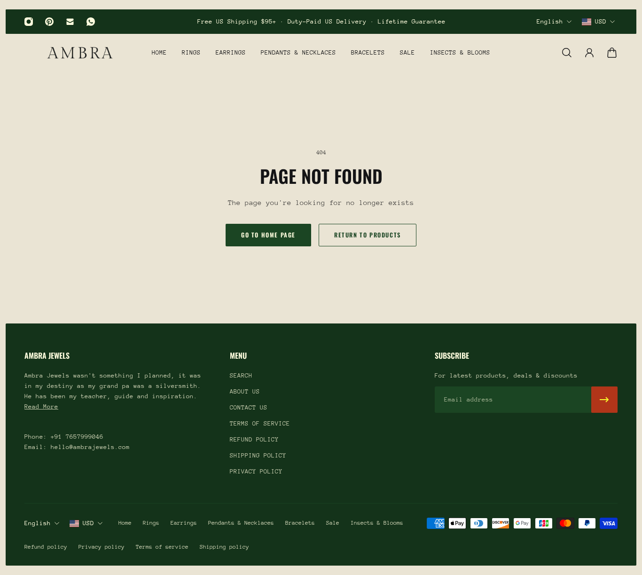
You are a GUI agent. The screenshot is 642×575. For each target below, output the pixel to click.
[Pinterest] (49, 21)
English (550, 21)
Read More (41, 406)
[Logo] (80, 52)
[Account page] (589, 52)
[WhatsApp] (90, 21)
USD (600, 21)
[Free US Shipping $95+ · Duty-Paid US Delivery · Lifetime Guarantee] (321, 21)
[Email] (70, 21)
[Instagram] (28, 21)
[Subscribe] (604, 399)
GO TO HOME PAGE (268, 234)
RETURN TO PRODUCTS (367, 234)
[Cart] (612, 52)
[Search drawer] (567, 52)
